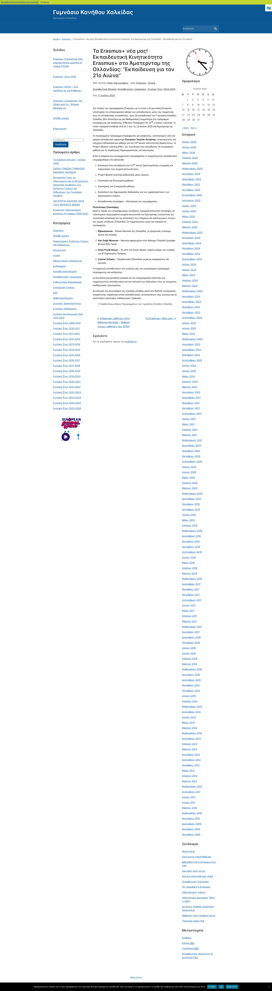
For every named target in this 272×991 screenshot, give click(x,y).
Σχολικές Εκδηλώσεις (65, 308)
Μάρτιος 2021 (189, 434)
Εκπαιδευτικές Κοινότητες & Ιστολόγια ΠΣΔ (197, 955)
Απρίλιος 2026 (190, 157)
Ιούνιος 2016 (189, 653)
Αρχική (56, 39)
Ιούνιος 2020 (189, 472)
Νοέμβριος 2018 (191, 541)
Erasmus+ (66, 39)
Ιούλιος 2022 (189, 365)
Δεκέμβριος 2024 (191, 243)
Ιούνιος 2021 (189, 418)
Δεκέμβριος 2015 (191, 680)
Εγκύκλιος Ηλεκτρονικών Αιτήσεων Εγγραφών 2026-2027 (70, 211)
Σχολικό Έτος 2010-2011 (66, 328)
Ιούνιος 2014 (189, 717)
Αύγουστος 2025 (191, 200)
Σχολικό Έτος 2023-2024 (67, 397)
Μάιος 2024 (188, 275)
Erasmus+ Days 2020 (64, 76)
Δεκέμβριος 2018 (191, 536)
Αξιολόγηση (59, 250)
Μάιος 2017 (188, 610)
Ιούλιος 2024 (189, 264)
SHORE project (61, 118)
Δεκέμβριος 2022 (191, 349)
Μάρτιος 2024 (189, 285)
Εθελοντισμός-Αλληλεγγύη (67, 260)
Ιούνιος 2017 (189, 605)
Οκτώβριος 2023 (191, 312)
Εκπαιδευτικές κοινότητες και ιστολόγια (19, 2)
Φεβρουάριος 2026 (192, 168)
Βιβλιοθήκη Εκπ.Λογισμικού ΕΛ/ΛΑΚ (199, 864)
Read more (232, 986)
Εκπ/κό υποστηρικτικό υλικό (197, 876)
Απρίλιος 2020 (190, 482)
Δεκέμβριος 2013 (191, 738)
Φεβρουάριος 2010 (192, 813)
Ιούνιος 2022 (189, 370)
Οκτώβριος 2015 (191, 690)
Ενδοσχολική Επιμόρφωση (67, 282)
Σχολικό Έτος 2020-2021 (67, 381)
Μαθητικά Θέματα (63, 298)
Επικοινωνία (59, 128)
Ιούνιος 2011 (188, 802)
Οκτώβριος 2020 (191, 456)
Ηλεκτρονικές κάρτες (194, 892)
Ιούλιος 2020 (189, 466)
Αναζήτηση (215, 28)
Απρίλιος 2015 (189, 701)
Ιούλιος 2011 (188, 797)
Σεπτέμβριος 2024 (192, 259)
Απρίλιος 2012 (189, 775)
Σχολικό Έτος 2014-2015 (66, 349)
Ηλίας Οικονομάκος (117, 82)
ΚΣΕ (55, 292)
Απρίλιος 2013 (189, 743)
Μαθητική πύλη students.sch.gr (198, 915)
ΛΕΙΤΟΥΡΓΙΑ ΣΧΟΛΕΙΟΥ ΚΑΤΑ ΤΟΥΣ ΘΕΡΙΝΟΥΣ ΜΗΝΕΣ (68, 203)
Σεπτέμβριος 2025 (192, 195)
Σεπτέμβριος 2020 (192, 461)
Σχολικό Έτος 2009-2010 (67, 323)
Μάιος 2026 (188, 152)
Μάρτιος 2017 (189, 621)
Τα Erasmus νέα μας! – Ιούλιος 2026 (69, 161)
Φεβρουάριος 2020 (192, 493)
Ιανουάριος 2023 (191, 344)
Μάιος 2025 (188, 216)
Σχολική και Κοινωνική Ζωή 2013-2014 (68, 316)
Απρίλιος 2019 (189, 525)
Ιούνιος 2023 (189, 328)
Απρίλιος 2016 (189, 658)
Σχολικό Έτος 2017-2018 (66, 365)
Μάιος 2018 (188, 562)
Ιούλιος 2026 (189, 141)
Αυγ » (194, 127)
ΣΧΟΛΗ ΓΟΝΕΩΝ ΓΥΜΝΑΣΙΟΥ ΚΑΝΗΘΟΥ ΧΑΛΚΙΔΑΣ (69, 170)
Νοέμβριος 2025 (191, 184)
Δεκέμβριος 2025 (191, 179)
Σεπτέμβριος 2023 (192, 317)
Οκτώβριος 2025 (191, 189)
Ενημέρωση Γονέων (64, 287)
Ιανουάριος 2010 (191, 818)
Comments (190, 948)
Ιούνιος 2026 (189, 147)
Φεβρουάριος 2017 (192, 626)
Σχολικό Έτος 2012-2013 (66, 339)
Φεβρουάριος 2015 (192, 706)
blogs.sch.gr (188, 851)
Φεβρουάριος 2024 (192, 291)
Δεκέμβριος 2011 (191, 791)
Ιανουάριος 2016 (191, 674)
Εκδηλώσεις (59, 266)
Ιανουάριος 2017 (191, 631)
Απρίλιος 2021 (189, 429)
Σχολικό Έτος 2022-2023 (67, 392)
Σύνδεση (45, 2)
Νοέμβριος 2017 (190, 589)
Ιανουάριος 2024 (191, 296)
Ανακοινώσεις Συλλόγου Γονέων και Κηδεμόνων (71, 243)
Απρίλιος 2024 (190, 280)
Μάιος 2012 (188, 770)
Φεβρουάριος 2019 (192, 530)
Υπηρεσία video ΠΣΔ (193, 920)
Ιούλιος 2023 (189, 323)
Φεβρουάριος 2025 (192, 232)
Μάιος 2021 (188, 424)
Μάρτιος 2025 (189, 227)
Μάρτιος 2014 (189, 727)
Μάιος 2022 (188, 376)
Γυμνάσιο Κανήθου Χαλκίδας (93, 12)
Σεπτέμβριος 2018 (192, 552)
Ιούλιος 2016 (189, 647)
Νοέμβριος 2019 (191, 504)
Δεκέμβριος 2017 (191, 584)
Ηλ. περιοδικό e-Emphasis (196, 886)
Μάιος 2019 (188, 520)
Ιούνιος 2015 (189, 695)
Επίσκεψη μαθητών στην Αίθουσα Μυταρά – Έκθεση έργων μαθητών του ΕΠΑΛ (113, 322)
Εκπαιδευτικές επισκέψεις (67, 276)
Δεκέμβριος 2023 (191, 301)
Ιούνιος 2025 (189, 211)
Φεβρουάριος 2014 (192, 733)
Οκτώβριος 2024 (191, 253)
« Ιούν (185, 127)
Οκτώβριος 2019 (191, 509)
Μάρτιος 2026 (189, 163)
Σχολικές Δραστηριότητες (67, 303)
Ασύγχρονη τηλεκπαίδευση (196, 856)
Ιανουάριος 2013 (191, 754)
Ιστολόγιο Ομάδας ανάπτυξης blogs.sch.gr (198, 908)
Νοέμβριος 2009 (191, 829)
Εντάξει (212, 986)
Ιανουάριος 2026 (191, 173)
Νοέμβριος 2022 (191, 354)
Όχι (221, 986)
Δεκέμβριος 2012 (191, 759)
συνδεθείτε (131, 341)
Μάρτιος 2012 (189, 781)
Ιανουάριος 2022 (191, 392)
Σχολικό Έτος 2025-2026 (67, 408)
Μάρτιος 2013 (189, 749)
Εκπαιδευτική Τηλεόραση (195, 881)
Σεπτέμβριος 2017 (192, 600)
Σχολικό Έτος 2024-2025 (67, 402)
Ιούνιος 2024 (189, 269)
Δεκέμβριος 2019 (191, 498)
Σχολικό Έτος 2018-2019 (66, 370)
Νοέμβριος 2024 (191, 248)
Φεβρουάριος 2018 (192, 578)
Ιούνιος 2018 (189, 557)
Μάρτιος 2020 (189, 488)
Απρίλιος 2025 (190, 221)
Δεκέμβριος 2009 (191, 823)
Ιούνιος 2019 (189, 514)
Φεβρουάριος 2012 (192, 786)
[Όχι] (268, 986)
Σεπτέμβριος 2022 (192, 360)
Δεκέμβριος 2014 (191, 711)
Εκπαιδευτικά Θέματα (65, 271)
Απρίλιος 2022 (190, 381)
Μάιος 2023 (188, 333)
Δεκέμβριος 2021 (191, 397)
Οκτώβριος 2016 (191, 642)
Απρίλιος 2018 (189, 568)
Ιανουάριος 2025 (191, 237)
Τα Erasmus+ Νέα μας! (160, 318)
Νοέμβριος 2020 (191, 450)
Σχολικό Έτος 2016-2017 (66, 360)
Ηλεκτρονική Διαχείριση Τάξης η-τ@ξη (198, 899)
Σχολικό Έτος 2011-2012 (66, 333)
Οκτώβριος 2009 (191, 834)
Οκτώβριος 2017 (191, 594)
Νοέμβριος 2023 (191, 307)
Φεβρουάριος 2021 (192, 440)
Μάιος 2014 (188, 722)
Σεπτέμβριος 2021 (192, 413)
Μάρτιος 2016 (189, 664)
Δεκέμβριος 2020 (191, 445)
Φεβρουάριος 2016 (192, 669)
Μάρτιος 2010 (189, 807)
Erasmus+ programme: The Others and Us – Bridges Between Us (67, 104)
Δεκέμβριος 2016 (191, 637)
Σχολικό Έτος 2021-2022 (67, 386)
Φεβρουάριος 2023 (192, 339)
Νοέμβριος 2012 (191, 765)
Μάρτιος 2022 (189, 386)
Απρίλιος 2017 (189, 615)
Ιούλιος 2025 (189, 205)
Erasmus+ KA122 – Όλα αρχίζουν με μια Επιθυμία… (67, 88)
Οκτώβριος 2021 (191, 408)
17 (198, 109)
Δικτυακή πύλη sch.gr (193, 871)
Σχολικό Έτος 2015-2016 (66, 355)
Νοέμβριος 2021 (191, 402)
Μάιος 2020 (188, 477)
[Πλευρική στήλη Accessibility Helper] (268, 8)
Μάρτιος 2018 (189, 573)
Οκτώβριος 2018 (191, 546)
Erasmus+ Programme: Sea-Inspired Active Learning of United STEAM (68, 63)
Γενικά (56, 255)
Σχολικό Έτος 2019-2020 (67, 376)
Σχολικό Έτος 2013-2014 (66, 344)
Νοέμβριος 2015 (191, 685)
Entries (188, 943)
